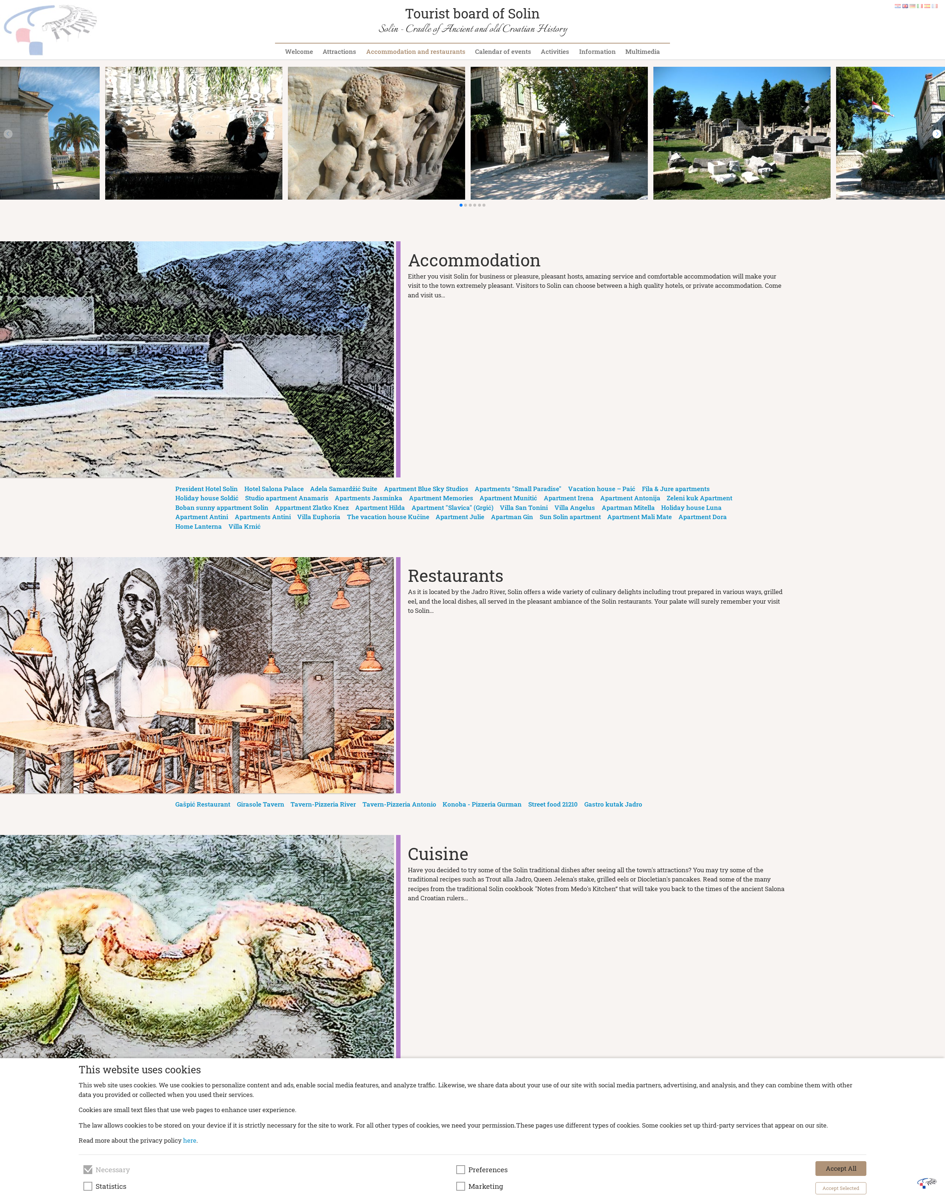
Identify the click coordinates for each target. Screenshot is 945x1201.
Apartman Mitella (628, 507)
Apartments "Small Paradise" (518, 488)
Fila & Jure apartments (676, 488)
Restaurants (456, 575)
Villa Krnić (244, 526)
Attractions (339, 51)
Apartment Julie (460, 517)
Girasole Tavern (260, 804)
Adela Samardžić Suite (343, 488)
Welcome (299, 51)
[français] (935, 5)
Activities (555, 51)
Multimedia (642, 51)
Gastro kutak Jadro (613, 804)
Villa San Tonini (524, 507)
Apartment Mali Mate (639, 517)
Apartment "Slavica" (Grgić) (453, 507)
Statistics (111, 1186)
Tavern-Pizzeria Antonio (399, 804)
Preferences (488, 1169)
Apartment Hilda (380, 507)
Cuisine (438, 853)
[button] (936, 134)
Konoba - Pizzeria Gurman (482, 804)
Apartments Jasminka (368, 498)
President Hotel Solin (206, 488)
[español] (927, 5)
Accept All (841, 1168)
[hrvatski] (898, 5)
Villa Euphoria (318, 517)
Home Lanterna (198, 526)
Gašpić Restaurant (202, 804)
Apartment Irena (569, 498)
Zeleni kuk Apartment (699, 498)
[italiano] (920, 5)
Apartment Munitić (508, 498)
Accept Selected (840, 1188)
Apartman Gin (512, 517)
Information (597, 51)
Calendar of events (503, 51)
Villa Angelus (574, 507)
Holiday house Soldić (206, 498)
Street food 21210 (553, 804)
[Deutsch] (912, 5)
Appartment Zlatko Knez (312, 507)
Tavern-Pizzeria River (323, 804)
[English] (905, 5)
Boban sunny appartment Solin (221, 507)
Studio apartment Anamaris (287, 498)
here (189, 1140)
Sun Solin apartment (570, 517)
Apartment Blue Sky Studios (426, 488)
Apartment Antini (201, 517)
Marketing (485, 1186)
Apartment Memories (441, 498)
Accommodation (474, 260)
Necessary (113, 1169)
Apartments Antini (263, 517)
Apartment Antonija (630, 498)
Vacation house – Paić (601, 488)
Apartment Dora (702, 517)
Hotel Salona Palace (274, 488)
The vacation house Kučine (388, 517)
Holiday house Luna (691, 507)
